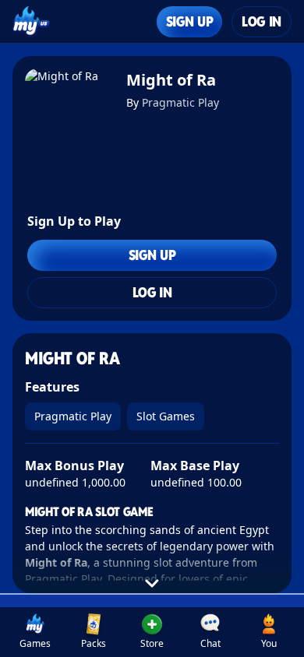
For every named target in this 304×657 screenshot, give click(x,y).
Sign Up (189, 21)
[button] (152, 632)
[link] (35, 632)
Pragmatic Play (180, 102)
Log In (261, 21)
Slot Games (165, 416)
